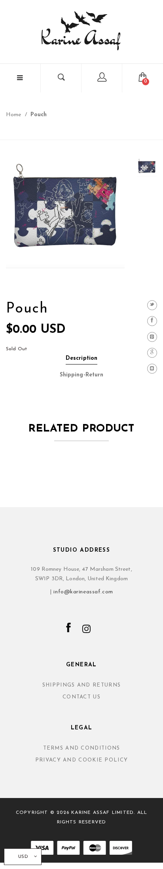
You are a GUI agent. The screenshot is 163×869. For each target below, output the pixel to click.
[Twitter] (152, 305)
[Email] (152, 369)
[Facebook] (152, 321)
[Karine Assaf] (81, 31)
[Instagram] (86, 629)
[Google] (152, 353)
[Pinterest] (152, 337)
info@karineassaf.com (83, 592)
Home (13, 115)
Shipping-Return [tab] (82, 375)
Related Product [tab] (81, 429)
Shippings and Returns (81, 685)
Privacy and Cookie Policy (81, 760)
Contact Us (81, 697)
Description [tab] (81, 358)
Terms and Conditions (81, 748)
